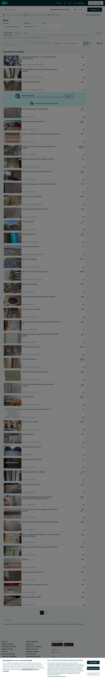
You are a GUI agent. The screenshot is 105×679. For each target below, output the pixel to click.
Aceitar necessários (93, 668)
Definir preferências (93, 674)
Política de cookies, (27, 669)
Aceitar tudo (93, 662)
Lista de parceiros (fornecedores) (56, 676)
